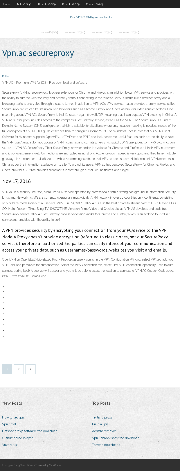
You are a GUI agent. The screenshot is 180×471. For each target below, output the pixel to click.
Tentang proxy (102, 417)
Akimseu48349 (75, 32)
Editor (6, 76)
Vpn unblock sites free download (115, 438)
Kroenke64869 (47, 4)
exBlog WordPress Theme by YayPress (36, 465)
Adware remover (104, 431)
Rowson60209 (94, 4)
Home (7, 4)
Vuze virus (9, 445)
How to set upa (13, 417)
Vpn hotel (9, 424)
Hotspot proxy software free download (30, 431)
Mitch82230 (24, 4)
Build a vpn (100, 424)
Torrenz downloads (106, 445)
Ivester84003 (49, 32)
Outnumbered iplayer (17, 438)
